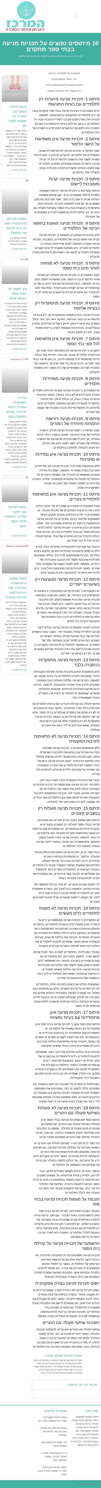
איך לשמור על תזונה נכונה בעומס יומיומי (17, 293)
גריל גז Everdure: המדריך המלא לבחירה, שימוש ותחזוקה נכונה (16, 407)
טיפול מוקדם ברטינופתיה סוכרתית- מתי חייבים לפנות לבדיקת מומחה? (16, 588)
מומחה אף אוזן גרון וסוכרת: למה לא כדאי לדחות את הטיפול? (53, 1431)
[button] (76, 16)
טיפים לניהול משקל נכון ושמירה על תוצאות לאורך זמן (17, 116)
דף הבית (79, 56)
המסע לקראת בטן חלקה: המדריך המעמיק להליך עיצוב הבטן (16, 516)
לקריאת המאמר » (19, 170)
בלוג (71, 56)
